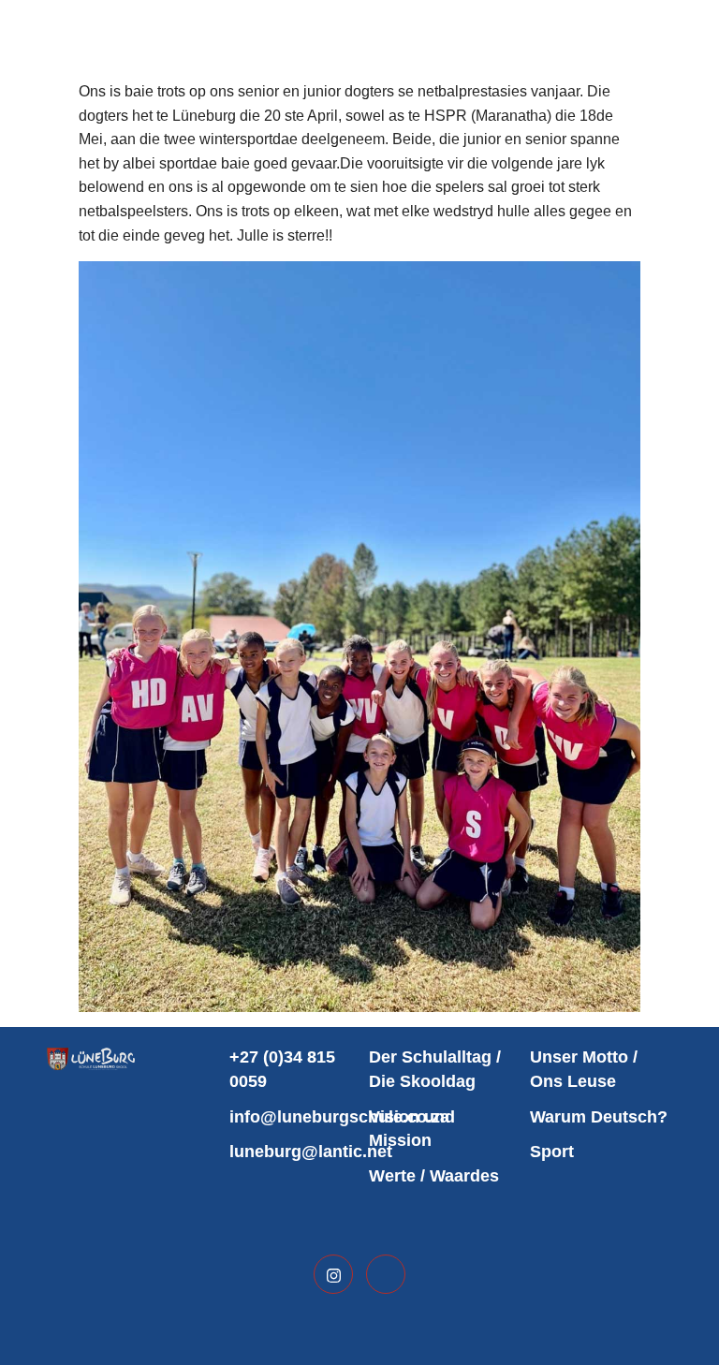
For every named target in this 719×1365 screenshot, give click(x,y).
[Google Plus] (385, 1274)
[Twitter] (333, 1274)
